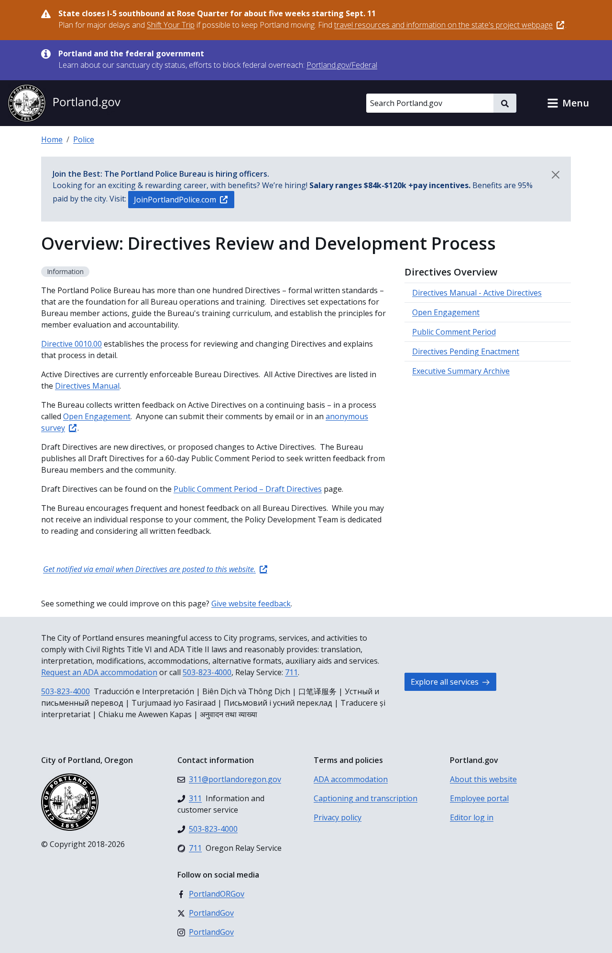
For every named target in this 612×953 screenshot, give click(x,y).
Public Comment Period (454, 332)
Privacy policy (337, 817)
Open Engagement (446, 312)
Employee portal (479, 798)
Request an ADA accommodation (99, 672)
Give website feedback (251, 603)
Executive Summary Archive (461, 371)
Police (83, 139)
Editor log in (471, 817)
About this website (483, 779)
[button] (568, 103)
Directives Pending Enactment (465, 351)
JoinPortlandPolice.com (175, 199)
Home (52, 139)
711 (291, 672)
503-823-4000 (207, 672)
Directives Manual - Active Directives (477, 292)
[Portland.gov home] (64, 103)
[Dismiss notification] (555, 175)
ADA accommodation (351, 779)
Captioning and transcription (365, 798)
